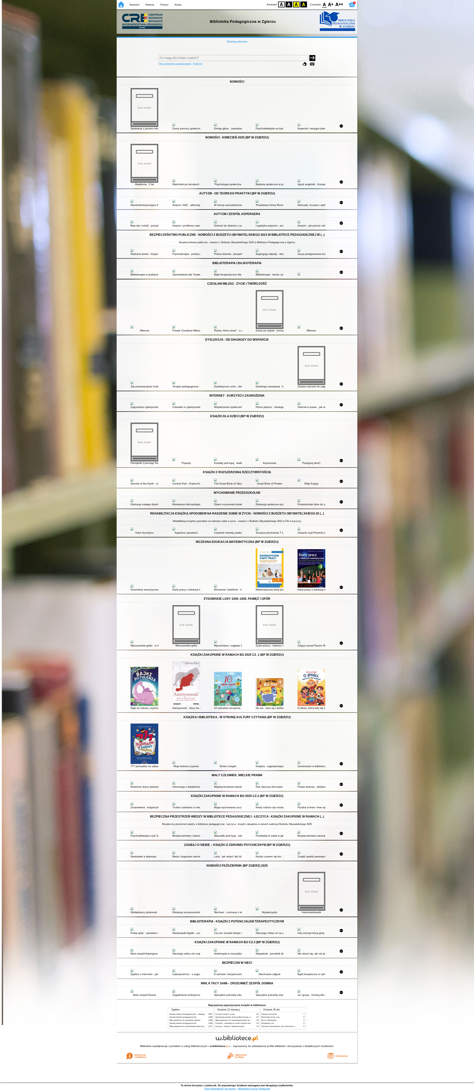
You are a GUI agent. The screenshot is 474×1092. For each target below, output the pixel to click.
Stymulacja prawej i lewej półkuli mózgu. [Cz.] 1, (235, 1017)
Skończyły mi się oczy (270, 1017)
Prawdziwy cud (267, 1023)
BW (288, 4)
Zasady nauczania (269, 1014)
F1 (331, 4)
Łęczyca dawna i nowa (225, 1014)
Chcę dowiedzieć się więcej (220, 1088)
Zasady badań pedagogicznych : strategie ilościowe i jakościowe (196, 1014)
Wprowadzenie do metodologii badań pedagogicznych (192, 1026)
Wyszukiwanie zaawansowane (175, 63)
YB (296, 4)
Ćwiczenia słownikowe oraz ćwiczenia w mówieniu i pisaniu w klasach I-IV (292, 1026)
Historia (149, 4)
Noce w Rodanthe (269, 1020)
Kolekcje (197, 63)
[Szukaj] (312, 58)
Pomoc (164, 4)
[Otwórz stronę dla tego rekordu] (187, 125)
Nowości (134, 4)
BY (304, 4)
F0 (324, 4)
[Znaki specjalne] (312, 64)
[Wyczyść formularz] (305, 64)
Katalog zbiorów (237, 41)
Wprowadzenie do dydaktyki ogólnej (184, 1020)
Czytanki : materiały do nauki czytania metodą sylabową (239, 1023)
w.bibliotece (219, 1046)
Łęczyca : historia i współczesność (229, 1026)
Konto (178, 4)
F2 (339, 4)
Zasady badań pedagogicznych (182, 1017)
